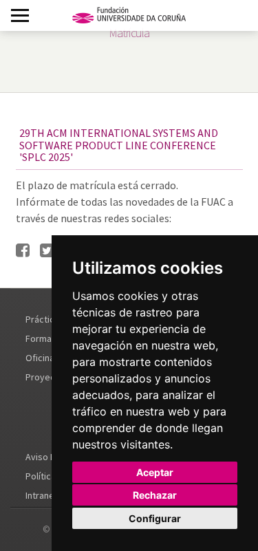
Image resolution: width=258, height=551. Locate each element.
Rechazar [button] (155, 495)
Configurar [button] (155, 518)
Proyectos (47, 377)
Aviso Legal (48, 457)
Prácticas (44, 319)
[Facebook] (23, 251)
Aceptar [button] (154, 472)
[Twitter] (47, 251)
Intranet (41, 495)
